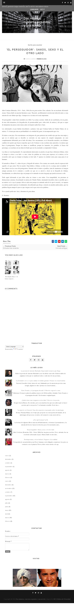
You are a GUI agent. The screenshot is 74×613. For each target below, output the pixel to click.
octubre (7, 463)
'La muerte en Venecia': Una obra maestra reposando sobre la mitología (41, 410)
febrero (7, 477)
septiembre (9, 466)
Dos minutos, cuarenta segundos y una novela (30, 599)
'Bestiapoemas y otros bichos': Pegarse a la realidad (40, 439)
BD (55, 599)
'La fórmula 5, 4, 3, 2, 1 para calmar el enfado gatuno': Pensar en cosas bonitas (40, 381)
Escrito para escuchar (35, 45)
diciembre (8, 459)
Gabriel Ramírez (30, 59)
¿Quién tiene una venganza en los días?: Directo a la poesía (40, 400)
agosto (7, 470)
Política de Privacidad (63, 599)
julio (6, 503)
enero (7, 455)
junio (6, 506)
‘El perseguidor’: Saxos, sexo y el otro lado (40, 430)
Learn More (34, 9)
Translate (20, 349)
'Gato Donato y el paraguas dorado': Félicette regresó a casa (40, 390)
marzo (7, 474)
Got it (42, 9)
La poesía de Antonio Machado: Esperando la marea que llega (40, 371)
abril (6, 514)
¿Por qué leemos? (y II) (40, 420)
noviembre (8, 488)
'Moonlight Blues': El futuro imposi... (11, 277)
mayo (6, 510)
